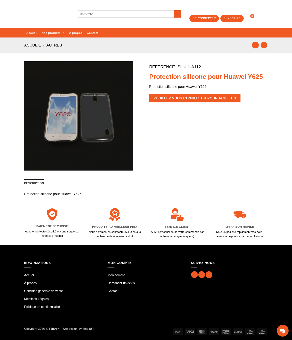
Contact (92, 32)
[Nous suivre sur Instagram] (201, 274)
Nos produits (50, 32)
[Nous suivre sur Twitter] (209, 274)
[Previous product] (264, 45)
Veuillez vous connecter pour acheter (194, 98)
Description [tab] (34, 183)
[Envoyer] (177, 14)
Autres (54, 45)
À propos (76, 32)
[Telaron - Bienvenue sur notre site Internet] (47, 14)
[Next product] (255, 45)
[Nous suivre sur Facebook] (194, 274)
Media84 (88, 328)
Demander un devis (121, 283)
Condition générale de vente (43, 291)
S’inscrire (232, 18)
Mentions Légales (36, 299)
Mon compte (116, 275)
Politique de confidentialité (42, 307)
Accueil (31, 32)
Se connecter (204, 18)
